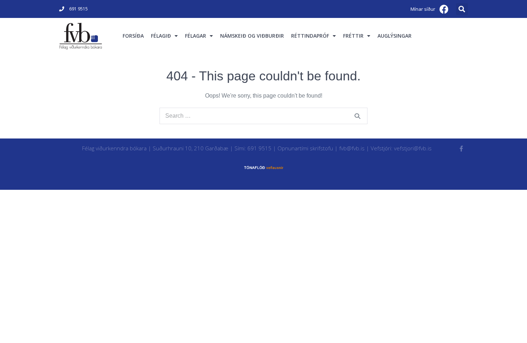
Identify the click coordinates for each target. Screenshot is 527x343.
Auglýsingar (395, 35)
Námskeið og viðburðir (252, 35)
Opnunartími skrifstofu (305, 148)
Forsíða (133, 35)
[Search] (357, 115)
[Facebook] (444, 9)
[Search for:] (263, 116)
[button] (462, 9)
